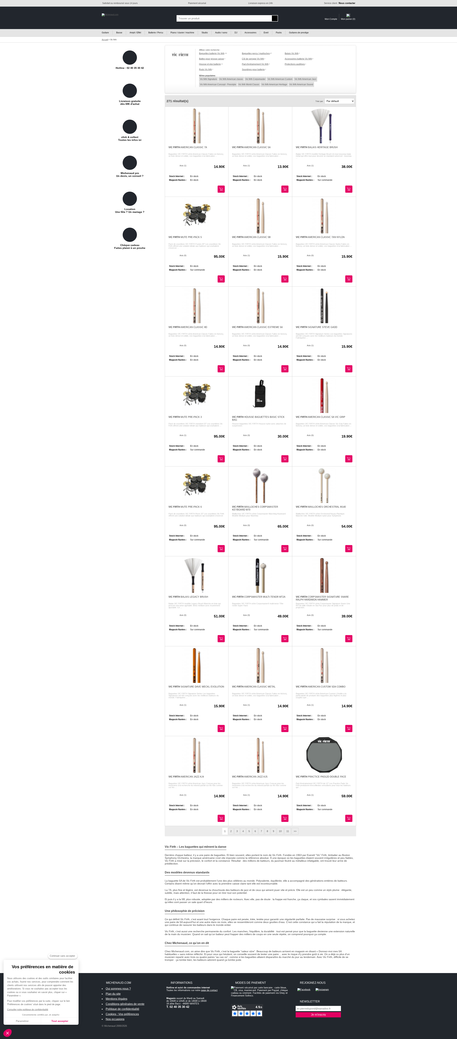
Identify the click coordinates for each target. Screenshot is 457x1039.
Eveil (266, 32)
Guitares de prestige (299, 32)
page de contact (209, 990)
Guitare (105, 32)
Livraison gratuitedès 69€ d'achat (130, 102)
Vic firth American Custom (280, 79)
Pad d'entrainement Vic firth (255, 64)
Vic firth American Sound (301, 84)
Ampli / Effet (135, 32)
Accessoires (250, 32)
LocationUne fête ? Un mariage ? (129, 210)
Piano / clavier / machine (182, 32)
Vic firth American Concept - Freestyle (218, 84)
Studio (205, 32)
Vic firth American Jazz (305, 79)
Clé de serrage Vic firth (253, 59)
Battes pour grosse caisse (211, 59)
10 (280, 831)
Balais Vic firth (291, 53)
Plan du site (113, 993)
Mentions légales (116, 998)
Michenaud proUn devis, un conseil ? (130, 174)
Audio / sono (221, 32)
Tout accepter (59, 1021)
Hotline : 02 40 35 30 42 (130, 67)
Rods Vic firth (205, 69)
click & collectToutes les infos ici (129, 138)
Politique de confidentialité (122, 1008)
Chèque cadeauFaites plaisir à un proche (129, 246)
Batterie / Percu (155, 32)
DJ (236, 32)
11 (287, 831)
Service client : (339, 3)
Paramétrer (22, 1021)
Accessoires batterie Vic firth (298, 59)
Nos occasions (115, 1019)
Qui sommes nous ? (118, 988)
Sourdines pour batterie (253, 69)
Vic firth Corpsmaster (255, 79)
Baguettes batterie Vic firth (211, 53)
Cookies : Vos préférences (122, 1014)
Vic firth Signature (208, 79)
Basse (119, 32)
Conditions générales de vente (125, 1003)
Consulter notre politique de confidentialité (27, 1009)
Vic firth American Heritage (274, 84)
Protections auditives (295, 64)
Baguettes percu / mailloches (256, 53)
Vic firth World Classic (248, 84)
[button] (7, 1033)
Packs (279, 32)
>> (295, 831)
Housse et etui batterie (210, 64)
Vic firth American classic (231, 79)
